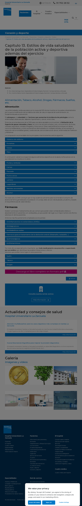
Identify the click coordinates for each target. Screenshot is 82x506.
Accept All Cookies (34, 502)
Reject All (49, 502)
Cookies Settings (64, 502)
